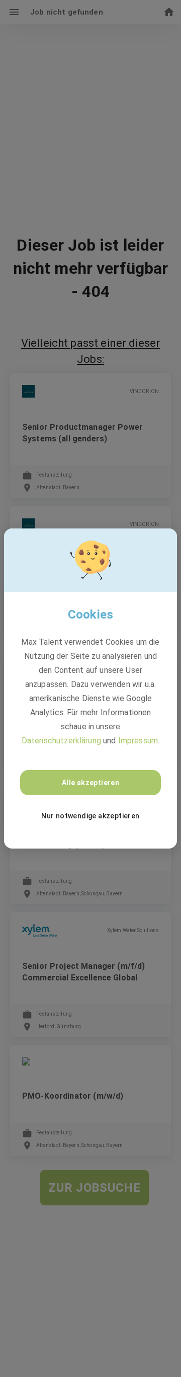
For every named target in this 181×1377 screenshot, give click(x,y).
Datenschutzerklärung (61, 740)
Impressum (138, 740)
